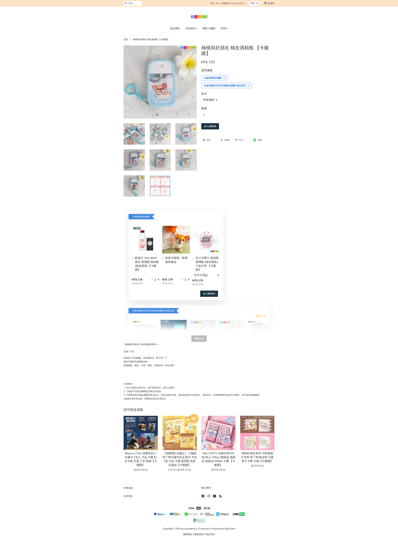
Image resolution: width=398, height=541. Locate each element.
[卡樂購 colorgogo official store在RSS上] (220, 496)
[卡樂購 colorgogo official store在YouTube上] (214, 496)
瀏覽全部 (260, 316)
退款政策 (210, 534)
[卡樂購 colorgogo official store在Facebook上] (203, 496)
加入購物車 (209, 293)
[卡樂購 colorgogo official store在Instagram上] (209, 496)
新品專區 (175, 28)
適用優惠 (207, 70)
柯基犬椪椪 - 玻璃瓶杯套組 (176, 259)
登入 (213, 3)
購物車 (271, 3)
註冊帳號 (225, 3)
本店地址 (128, 496)
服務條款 (187, 534)
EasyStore (230, 528)
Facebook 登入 (237, 3)
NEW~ (224, 28)
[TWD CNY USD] (253, 3)
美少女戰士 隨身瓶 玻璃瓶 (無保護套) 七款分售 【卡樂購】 (207, 263)
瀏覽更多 (199, 338)
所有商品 (190, 28)
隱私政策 (199, 534)
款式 (204, 93)
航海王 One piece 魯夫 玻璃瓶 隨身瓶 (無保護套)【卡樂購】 (147, 263)
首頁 (126, 39)
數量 (204, 108)
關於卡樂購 (209, 28)
